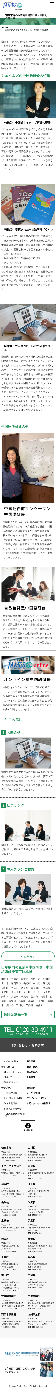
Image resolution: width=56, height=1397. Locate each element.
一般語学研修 (10, 1093)
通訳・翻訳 (32, 1067)
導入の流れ (32, 1072)
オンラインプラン (13, 1072)
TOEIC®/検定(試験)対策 (14, 1115)
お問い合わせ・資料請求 (39, 1103)
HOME (5, 27)
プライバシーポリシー (37, 1098)
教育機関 (31, 1077)
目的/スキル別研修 (13, 1098)
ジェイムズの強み (10, 1061)
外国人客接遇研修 (13, 1108)
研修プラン (6, 1087)
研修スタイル (7, 1067)
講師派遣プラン (11, 1082)
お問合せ (29, 956)
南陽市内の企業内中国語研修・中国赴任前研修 (26, 30)
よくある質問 (33, 1093)
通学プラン (9, 1077)
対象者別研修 (10, 1103)
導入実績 (31, 1061)
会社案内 (31, 1087)
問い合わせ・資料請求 (28, 1045)
